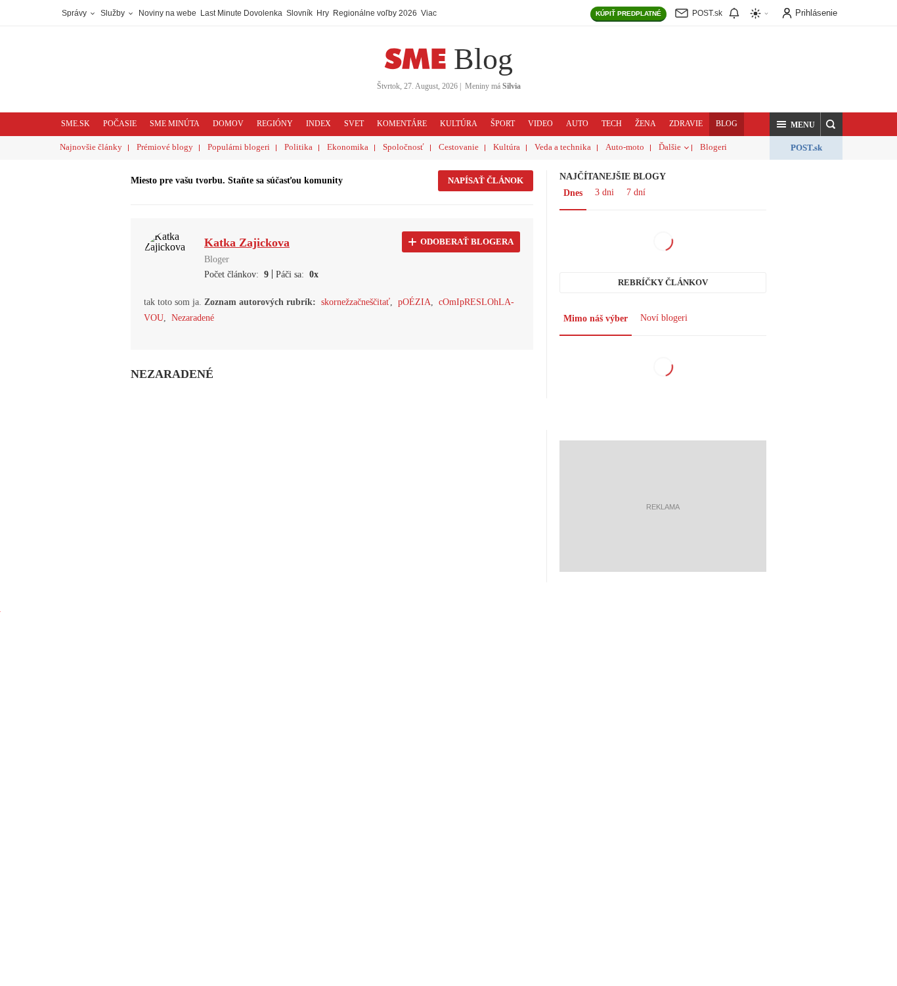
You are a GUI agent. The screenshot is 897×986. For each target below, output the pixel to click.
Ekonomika (347, 147)
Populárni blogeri (239, 147)
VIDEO (540, 123)
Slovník (299, 13)
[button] (795, 124)
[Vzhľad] (760, 13)
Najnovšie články (91, 147)
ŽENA (645, 123)
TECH (612, 123)
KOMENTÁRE (402, 123)
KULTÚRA (458, 123)
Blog (483, 59)
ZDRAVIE (686, 123)
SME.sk (75, 123)
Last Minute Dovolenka (241, 13)
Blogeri (713, 147)
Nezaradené (192, 318)
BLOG (726, 123)
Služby (113, 13)
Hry (323, 13)
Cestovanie (459, 147)
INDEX (318, 123)
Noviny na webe (167, 13)
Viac (429, 13)
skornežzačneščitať (355, 302)
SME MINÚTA (175, 123)
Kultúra (506, 147)
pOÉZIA (414, 302)
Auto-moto (624, 147)
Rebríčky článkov (663, 282)
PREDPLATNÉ (628, 13)
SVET (354, 123)
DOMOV (228, 123)
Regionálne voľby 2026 (375, 13)
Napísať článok (485, 180)
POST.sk (806, 148)
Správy (75, 13)
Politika (298, 147)
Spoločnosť (403, 147)
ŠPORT (503, 123)
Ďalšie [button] (670, 147)
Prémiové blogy (165, 147)
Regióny (275, 123)
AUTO (577, 123)
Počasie (120, 123)
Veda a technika (563, 147)
